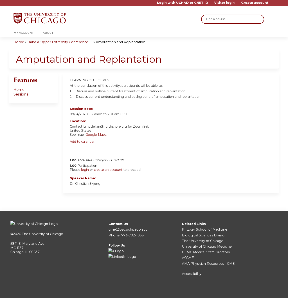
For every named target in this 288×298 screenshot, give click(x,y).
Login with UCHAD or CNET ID (182, 2)
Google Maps (96, 135)
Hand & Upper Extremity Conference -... (59, 42)
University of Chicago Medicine (207, 247)
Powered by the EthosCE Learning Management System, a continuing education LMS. (263, 290)
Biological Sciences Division (204, 235)
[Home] (40, 18)
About (48, 32)
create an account (108, 170)
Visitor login (224, 2)
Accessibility (191, 274)
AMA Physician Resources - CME (208, 264)
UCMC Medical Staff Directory (206, 252)
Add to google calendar (74, 149)
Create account (254, 2)
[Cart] (273, 4)
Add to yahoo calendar (84, 149)
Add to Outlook (105, 149)
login (85, 170)
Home (19, 42)
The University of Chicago (42, 234)
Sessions (21, 94)
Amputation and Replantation (120, 42)
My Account (24, 32)
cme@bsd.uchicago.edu (128, 229)
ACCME (188, 258)
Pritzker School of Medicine (204, 229)
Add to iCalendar (94, 149)
